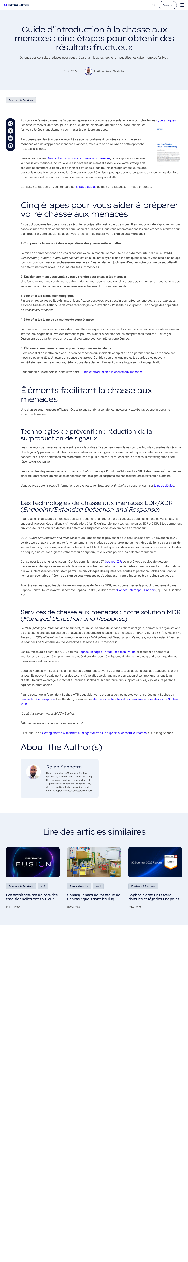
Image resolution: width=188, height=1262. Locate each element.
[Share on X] (10, 131)
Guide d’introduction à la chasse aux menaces (79, 158)
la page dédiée (86, 186)
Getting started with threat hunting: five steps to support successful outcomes (94, 733)
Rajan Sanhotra (115, 71)
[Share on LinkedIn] (10, 138)
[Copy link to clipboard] (10, 123)
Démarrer (168, 5)
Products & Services (21, 100)
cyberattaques (166, 120)
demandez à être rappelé (38, 699)
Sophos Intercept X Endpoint (136, 590)
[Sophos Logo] (16, 5)
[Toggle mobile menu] (182, 5)
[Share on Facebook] (10, 145)
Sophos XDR (113, 561)
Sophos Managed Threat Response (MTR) (107, 652)
